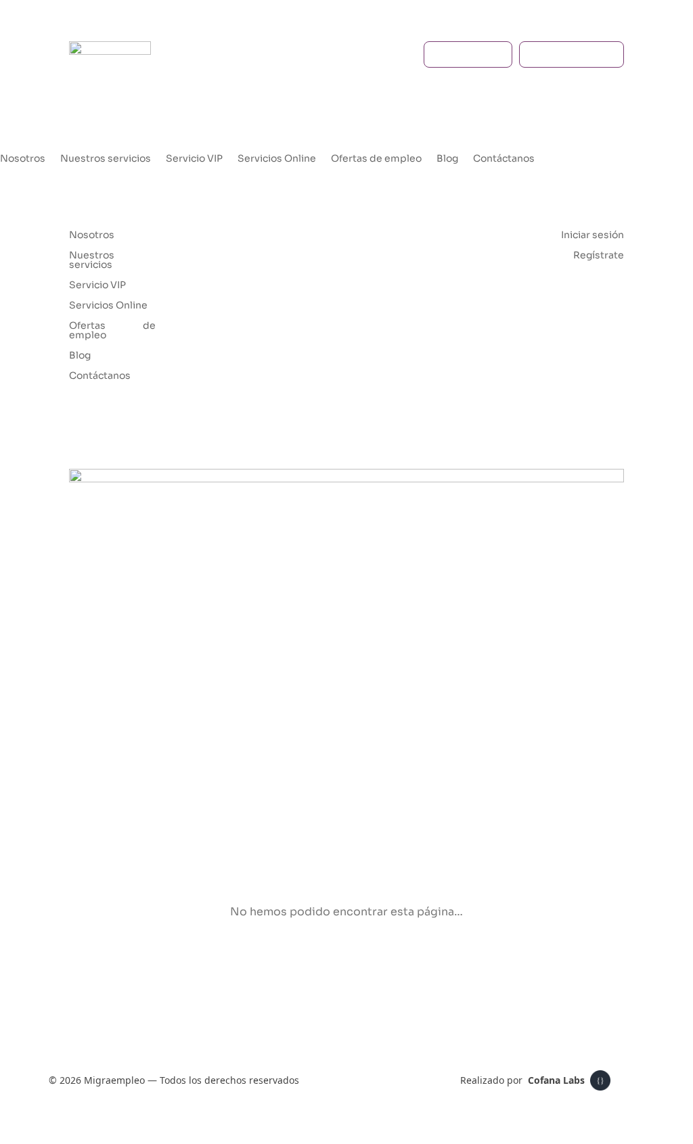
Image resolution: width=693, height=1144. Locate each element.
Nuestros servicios (105, 159)
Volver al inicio (339, 962)
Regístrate (461, 54)
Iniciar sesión (565, 54)
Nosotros (22, 159)
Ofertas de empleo (376, 159)
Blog (447, 159)
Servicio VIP (194, 159)
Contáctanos (504, 159)
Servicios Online (277, 159)
